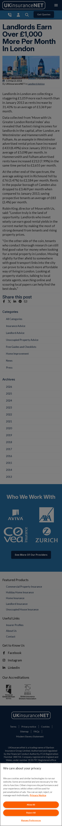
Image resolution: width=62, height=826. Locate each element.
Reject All (31, 812)
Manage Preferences (31, 820)
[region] (31, 794)
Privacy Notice (38, 795)
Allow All (31, 804)
